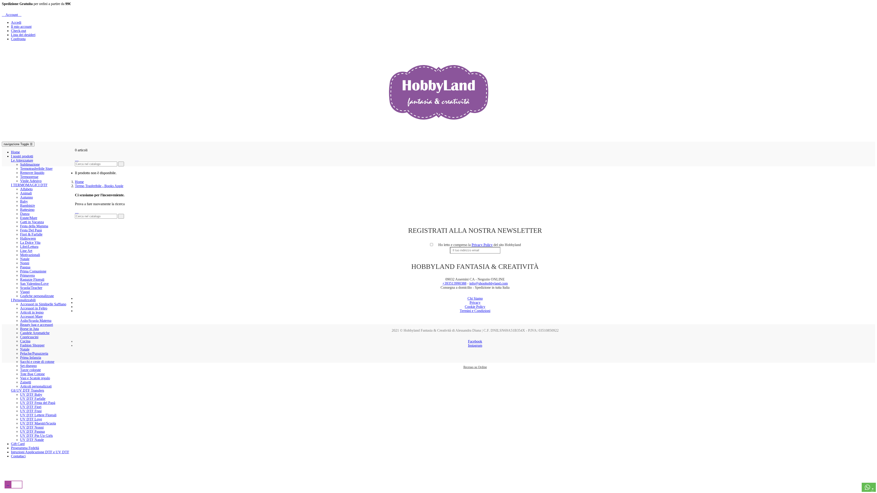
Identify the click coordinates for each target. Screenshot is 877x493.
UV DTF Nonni (32, 427)
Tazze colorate (30, 370)
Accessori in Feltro (33, 308)
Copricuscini (29, 337)
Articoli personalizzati (36, 386)
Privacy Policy (482, 245)
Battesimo (27, 210)
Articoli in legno (32, 312)
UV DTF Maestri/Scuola (38, 423)
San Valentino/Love (34, 284)
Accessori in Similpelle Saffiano (43, 304)
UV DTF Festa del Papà (37, 403)
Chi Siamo (475, 298)
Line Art (26, 251)
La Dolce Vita (30, 242)
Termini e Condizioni (475, 311)
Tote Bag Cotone (32, 374)
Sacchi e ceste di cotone (37, 362)
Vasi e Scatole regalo (35, 378)
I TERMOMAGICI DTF (29, 185)
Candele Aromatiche (35, 333)
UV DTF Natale (32, 440)
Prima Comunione (33, 271)
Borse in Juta (29, 329)
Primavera (27, 275)
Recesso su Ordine (475, 367)
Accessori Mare (31, 316)
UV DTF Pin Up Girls (36, 436)
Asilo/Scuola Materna (35, 321)
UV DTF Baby (31, 394)
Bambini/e (27, 205)
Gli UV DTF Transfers (27, 390)
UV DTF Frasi (31, 411)
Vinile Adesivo (31, 181)
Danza (24, 214)
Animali (26, 193)
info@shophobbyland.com (488, 283)
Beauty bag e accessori (36, 325)
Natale (24, 259)
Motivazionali (30, 255)
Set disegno (28, 366)
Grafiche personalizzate (37, 296)
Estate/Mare (28, 218)
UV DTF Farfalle (32, 399)
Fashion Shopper (32, 345)
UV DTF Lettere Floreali (38, 415)
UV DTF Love (31, 419)
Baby (24, 201)
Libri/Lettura (29, 247)
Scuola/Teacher (31, 288)
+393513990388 (454, 283)
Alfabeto (26, 189)
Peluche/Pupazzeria (34, 353)
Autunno (26, 197)
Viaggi (25, 292)
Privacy (475, 302)
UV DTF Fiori (30, 407)
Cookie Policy (475, 307)
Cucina (25, 341)
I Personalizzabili (23, 300)
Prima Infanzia (30, 357)
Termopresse (29, 177)
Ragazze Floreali (32, 279)
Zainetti (25, 382)
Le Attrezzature (22, 160)
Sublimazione (30, 164)
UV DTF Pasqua (32, 431)
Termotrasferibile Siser (36, 168)
